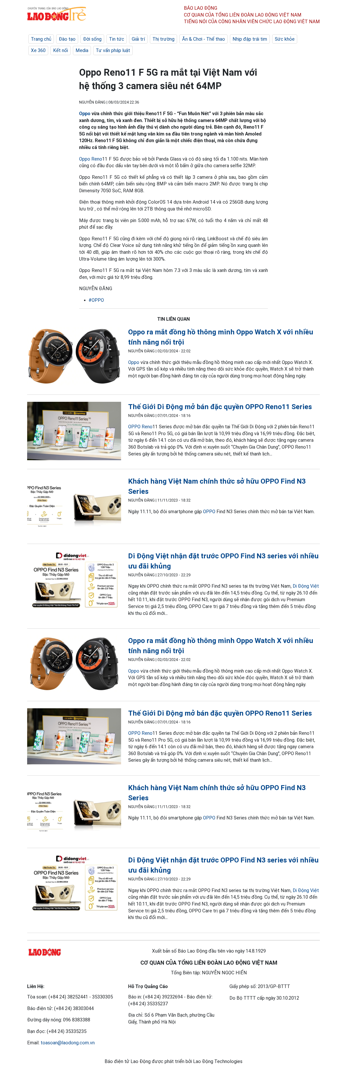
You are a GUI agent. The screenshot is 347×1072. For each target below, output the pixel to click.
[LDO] (74, 357)
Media (82, 50)
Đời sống (92, 39)
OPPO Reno (140, 426)
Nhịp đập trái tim (250, 39)
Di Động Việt (306, 586)
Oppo (84, 113)
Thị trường (163, 39)
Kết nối (60, 50)
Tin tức (116, 39)
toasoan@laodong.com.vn (68, 1043)
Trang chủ (41, 39)
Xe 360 (38, 50)
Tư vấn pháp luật (113, 50)
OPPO (209, 511)
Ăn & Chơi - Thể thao (203, 39)
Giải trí (138, 39)
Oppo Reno (90, 159)
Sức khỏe (285, 39)
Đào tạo (67, 39)
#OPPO (96, 300)
